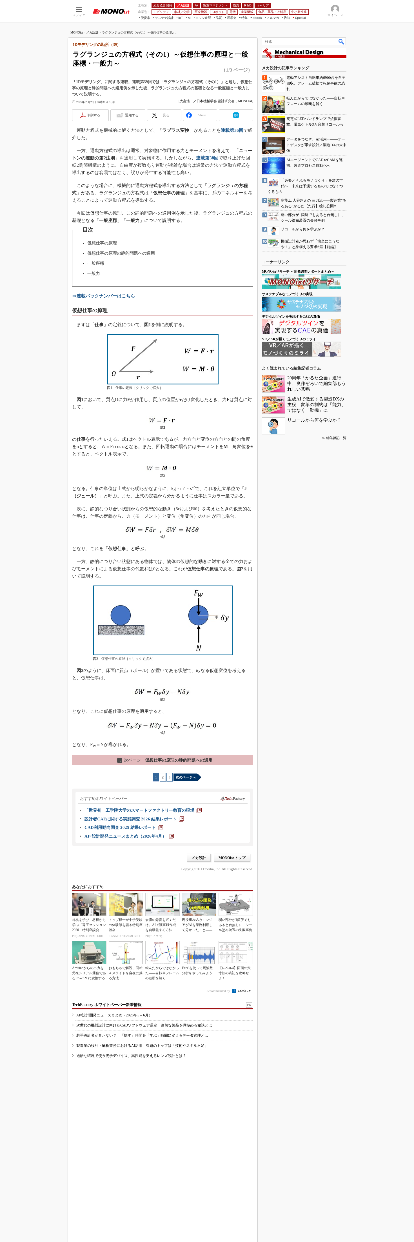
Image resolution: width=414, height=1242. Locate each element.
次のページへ (186, 777)
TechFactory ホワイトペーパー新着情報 (107, 1005)
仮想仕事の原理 (102, 243)
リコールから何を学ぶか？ (314, 420)
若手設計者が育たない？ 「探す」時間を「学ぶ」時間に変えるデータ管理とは (142, 1035)
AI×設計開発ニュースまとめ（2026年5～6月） (114, 1015)
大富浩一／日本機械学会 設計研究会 (207, 101)
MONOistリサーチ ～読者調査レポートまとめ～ (298, 271)
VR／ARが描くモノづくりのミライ (289, 339)
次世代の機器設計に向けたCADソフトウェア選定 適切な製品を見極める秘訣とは (144, 1025)
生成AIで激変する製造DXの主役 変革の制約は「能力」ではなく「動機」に (316, 405)
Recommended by (218, 990)
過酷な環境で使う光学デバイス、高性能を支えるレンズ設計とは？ (131, 1056)
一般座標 (95, 263)
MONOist (76, 32)
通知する (132, 115)
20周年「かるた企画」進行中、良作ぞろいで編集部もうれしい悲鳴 (316, 383)
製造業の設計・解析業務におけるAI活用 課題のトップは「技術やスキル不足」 (142, 1045)
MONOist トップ (232, 858)
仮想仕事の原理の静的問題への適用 (121, 253)
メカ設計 (92, 32)
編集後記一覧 (336, 438)
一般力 (93, 273)
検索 (341, 41)
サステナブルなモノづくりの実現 (287, 294)
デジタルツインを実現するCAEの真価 (291, 317)
